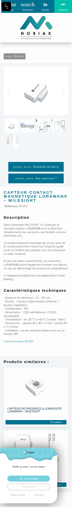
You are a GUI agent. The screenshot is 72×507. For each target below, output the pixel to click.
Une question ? (46, 178)
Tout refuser (28, 486)
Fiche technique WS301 (18, 341)
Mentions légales (18, 495)
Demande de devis (46, 166)
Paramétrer (39, 495)
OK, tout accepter (28, 478)
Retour (19, 56)
